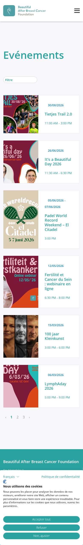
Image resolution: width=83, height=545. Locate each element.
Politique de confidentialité (61, 477)
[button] (11, 476)
